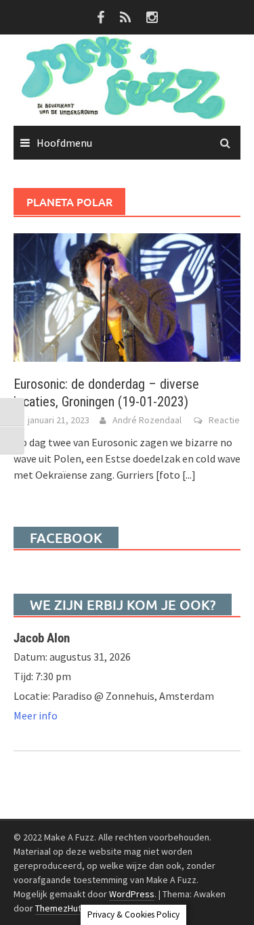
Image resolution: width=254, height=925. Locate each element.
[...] (189, 474)
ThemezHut (58, 908)
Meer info (36, 715)
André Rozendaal (147, 420)
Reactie (224, 420)
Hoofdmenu (64, 142)
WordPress (131, 894)
